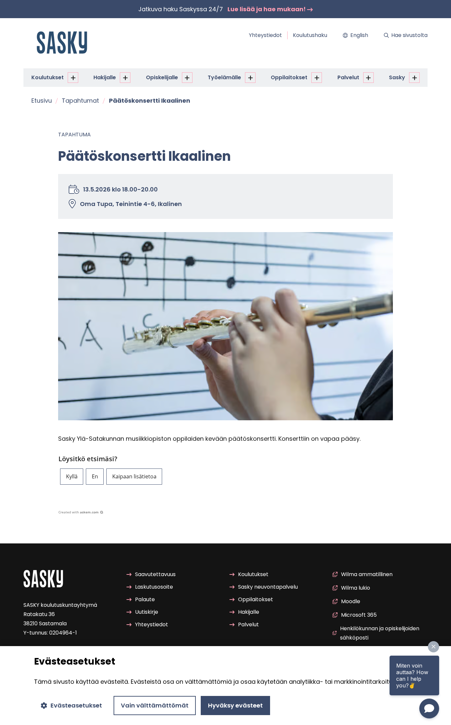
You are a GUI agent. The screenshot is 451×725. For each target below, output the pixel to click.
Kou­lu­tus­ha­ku (310, 35)
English (359, 35)
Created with (78, 512)
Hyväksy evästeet (235, 705)
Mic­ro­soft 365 (359, 615)
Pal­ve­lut (348, 77)
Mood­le (350, 601)
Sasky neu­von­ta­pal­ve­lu (268, 587)
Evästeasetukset (76, 705)
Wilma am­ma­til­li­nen (367, 574)
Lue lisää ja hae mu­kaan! (267, 9)
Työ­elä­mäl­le (224, 77)
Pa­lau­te (145, 599)
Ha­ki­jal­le (104, 77)
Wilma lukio (355, 588)
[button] (71, 476)
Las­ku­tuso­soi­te (154, 587)
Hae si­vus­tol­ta (409, 35)
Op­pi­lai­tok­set (289, 77)
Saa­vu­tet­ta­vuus (155, 574)
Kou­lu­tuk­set (47, 77)
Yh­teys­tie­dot (265, 35)
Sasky (397, 77)
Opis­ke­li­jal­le (162, 77)
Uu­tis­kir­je (146, 612)
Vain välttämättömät (155, 705)
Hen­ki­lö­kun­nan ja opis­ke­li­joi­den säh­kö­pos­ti (379, 633)
